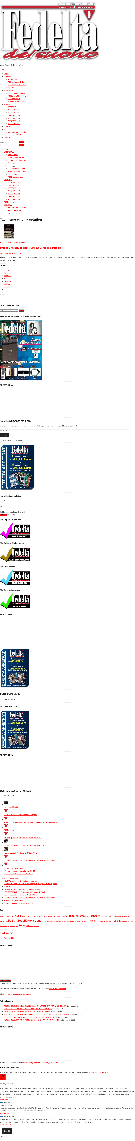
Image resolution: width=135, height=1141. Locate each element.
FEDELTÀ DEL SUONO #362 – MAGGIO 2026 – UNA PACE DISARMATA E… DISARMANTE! (35, 1006)
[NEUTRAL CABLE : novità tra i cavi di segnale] (6, 812)
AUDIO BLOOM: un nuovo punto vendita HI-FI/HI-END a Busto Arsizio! (29, 861)
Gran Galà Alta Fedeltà (70, 921)
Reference (12, 926)
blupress (81, 915)
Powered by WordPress (33, 1063)
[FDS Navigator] (6, 827)
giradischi (50, 921)
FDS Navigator (9, 127)
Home (6, 74)
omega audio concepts (126, 921)
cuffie (102, 916)
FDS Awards (8, 90)
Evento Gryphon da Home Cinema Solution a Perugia (30, 247)
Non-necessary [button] (5, 1114)
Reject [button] (97, 1072)
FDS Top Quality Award (16, 93)
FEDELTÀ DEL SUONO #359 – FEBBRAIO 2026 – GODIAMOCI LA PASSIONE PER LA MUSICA (36, 1014)
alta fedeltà (3, 916)
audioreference (52, 916)
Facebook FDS (6, 933)
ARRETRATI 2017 (14, 121)
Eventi (9, 242)
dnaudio (2, 921)
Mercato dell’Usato (15, 135)
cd (89, 916)
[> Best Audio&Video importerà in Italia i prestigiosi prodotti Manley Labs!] (6, 820)
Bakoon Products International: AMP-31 (18, 874)
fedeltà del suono (30, 920)
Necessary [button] (4, 1100)
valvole (31, 926)
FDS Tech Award (14, 99)
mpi (110, 921)
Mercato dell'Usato (11, 807)
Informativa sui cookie (57, 989)
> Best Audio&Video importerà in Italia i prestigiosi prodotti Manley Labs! (30, 822)
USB (27, 926)
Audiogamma (25, 916)
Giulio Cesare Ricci (59, 921)
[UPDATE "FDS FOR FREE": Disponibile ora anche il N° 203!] (6, 843)
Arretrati (7, 104)
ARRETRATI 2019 (14, 115)
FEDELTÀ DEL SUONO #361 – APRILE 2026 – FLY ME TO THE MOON (28, 1009)
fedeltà (16, 921)
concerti (95, 915)
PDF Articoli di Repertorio (17, 85)
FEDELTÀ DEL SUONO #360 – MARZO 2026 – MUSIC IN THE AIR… (27, 1012)
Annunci (7, 129)
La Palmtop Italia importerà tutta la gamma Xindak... (23, 838)
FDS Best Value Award (16, 101)
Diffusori (113, 916)
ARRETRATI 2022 (14, 107)
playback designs (4, 926)
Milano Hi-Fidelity (104, 921)
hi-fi (89, 920)
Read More (104, 1072)
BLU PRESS (68, 915)
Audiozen (59, 916)
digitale (119, 916)
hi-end (84, 921)
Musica (116, 920)
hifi (94, 920)
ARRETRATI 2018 (14, 118)
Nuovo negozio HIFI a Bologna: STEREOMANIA (20, 853)
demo (108, 916)
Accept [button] (91, 1072)
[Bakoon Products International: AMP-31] (19, 871)
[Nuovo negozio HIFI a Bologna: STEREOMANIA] (6, 850)
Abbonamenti (13, 79)
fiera (43, 921)
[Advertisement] (59, 402)
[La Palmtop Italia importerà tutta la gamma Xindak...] (6, 835)
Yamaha (36, 926)
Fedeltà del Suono (19, 242)
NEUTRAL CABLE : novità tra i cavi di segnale (20, 815)
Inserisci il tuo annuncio (17, 132)
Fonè (46, 921)
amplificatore (10, 916)
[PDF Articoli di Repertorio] (6, 865)
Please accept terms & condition (14, 512)
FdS (10, 920)
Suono (22, 925)
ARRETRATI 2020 (14, 113)
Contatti (7, 138)
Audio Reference (42, 916)
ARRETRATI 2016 (14, 124)
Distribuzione (125, 916)
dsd (7, 921)
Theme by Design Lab (50, 1063)
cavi (87, 916)
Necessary (6, 1102)
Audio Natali (33, 916)
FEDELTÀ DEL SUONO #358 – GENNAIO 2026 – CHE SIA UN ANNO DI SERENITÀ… (33, 1020)
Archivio (11, 88)
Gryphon (79, 921)
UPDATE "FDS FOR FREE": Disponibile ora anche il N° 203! (25, 845)
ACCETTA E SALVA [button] (7, 1125)
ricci (17, 926)
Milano (97, 921)
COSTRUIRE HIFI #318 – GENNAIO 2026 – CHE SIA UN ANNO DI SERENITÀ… (31, 1017)
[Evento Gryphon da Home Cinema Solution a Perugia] (9, 238)
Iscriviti (4, 435)
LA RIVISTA (8, 76)
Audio (18, 915)
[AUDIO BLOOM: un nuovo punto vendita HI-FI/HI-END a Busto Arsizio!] (6, 858)
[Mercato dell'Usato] (6, 804)
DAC (105, 916)
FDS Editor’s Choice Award (18, 96)
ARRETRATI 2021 (14, 110)
